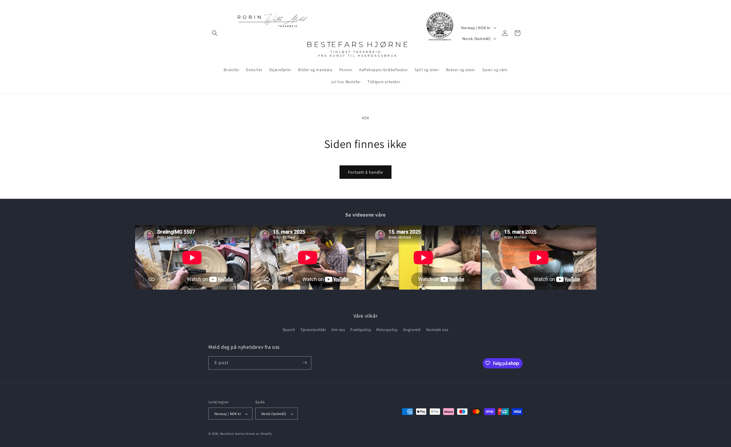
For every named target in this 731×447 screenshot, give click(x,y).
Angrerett (412, 329)
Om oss (338, 329)
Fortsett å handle (365, 172)
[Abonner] (304, 362)
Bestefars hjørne (232, 434)
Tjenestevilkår (313, 329)
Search (289, 329)
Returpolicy (387, 329)
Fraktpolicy (360, 329)
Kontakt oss (437, 329)
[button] (214, 33)
